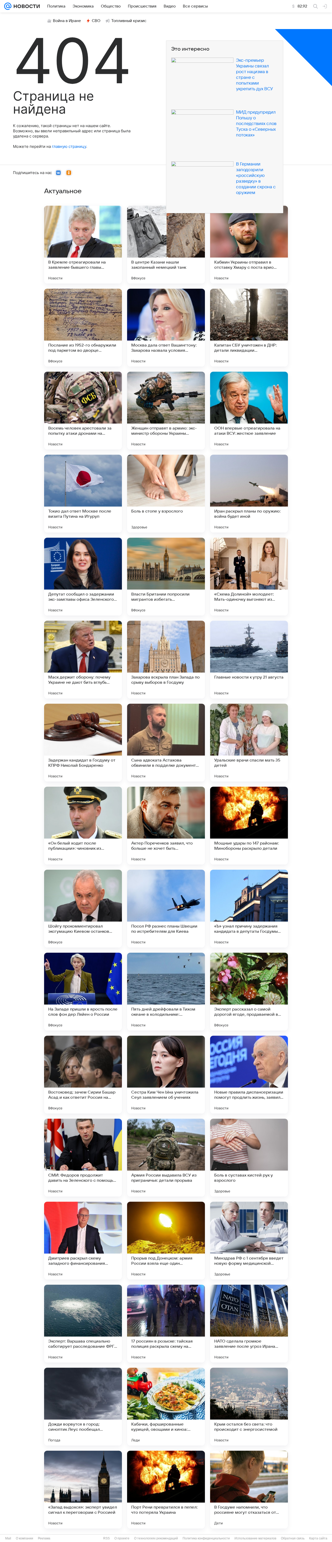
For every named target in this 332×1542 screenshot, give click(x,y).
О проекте (121, 1538)
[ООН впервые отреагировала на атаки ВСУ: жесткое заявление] (249, 411)
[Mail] (7, 6)
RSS (106, 1538)
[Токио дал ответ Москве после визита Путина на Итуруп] (83, 494)
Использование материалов (255, 1538)
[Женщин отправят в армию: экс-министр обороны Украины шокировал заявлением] (166, 411)
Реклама (44, 1538)
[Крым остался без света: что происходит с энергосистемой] (249, 1407)
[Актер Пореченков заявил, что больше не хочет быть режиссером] (166, 826)
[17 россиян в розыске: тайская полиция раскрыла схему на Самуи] (166, 1324)
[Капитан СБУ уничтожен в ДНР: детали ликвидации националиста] (249, 328)
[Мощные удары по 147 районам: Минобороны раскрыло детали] (249, 826)
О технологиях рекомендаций (156, 1538)
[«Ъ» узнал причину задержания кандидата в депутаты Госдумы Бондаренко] (249, 909)
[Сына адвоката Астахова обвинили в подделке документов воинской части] (166, 743)
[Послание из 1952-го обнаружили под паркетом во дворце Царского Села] (83, 328)
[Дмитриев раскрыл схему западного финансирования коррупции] (83, 1241)
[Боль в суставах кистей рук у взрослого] (249, 1158)
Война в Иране (67, 21)
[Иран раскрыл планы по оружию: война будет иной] (249, 494)
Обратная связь (293, 1538)
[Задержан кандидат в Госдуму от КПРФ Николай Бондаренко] (83, 743)
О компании (24, 1538)
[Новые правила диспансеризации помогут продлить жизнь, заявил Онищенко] (249, 1075)
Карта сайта (318, 1538)
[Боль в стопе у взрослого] (166, 494)
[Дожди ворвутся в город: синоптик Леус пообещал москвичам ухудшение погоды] (83, 1407)
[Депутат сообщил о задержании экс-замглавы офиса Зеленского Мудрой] (83, 577)
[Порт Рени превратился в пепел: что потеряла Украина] (166, 1490)
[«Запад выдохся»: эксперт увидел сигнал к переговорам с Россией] (83, 1490)
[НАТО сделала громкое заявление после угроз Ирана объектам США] (249, 1324)
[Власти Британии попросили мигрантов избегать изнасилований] (166, 577)
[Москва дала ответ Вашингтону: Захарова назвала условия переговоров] (166, 328)
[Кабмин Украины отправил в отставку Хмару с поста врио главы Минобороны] (249, 244)
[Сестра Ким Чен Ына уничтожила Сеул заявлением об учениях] (166, 1075)
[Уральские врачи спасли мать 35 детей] (249, 743)
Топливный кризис (129, 21)
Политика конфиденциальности (206, 1538)
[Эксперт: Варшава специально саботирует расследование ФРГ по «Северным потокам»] (83, 1324)
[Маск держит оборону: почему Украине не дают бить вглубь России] (83, 660)
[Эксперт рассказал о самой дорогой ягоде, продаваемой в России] (249, 992)
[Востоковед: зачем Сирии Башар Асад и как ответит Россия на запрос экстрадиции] (83, 1075)
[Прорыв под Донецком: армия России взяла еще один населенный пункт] (166, 1241)
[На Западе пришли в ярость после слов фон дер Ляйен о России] (83, 992)
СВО (96, 21)
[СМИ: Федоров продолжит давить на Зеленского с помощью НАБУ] (83, 1158)
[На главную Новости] (25, 6)
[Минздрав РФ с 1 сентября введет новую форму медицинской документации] (249, 1241)
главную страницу (69, 146)
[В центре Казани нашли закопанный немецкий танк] (166, 244)
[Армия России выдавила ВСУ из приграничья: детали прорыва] (166, 1158)
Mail (8, 1538)
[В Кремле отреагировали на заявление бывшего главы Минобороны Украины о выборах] (83, 244)
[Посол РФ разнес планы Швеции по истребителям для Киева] (166, 909)
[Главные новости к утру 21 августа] (249, 660)
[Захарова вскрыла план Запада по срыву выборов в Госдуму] (166, 660)
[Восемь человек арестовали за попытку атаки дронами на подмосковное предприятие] (83, 411)
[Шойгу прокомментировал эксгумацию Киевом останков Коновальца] (83, 909)
